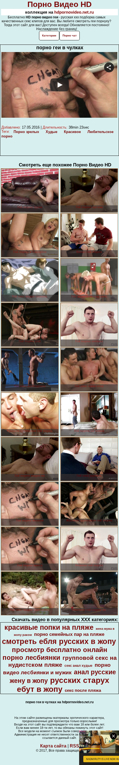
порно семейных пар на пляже (69, 634)
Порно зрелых (26, 132)
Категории (49, 35)
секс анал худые (78, 666)
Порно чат (70, 35)
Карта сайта (53, 746)
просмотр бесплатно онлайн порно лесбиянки (54, 653)
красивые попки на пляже (49, 627)
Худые (51, 132)
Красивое (72, 132)
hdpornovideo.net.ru (74, 12)
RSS (74, 746)
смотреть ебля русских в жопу (59, 641)
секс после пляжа (83, 690)
